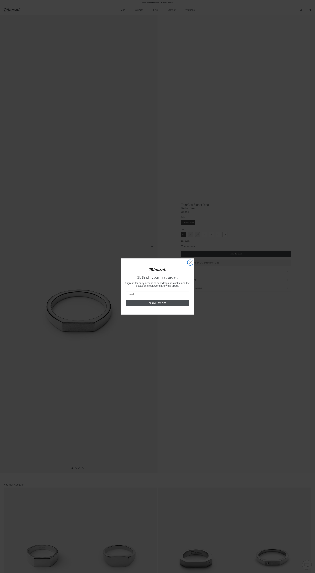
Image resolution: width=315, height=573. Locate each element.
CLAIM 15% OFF (157, 303)
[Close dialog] (190, 262)
